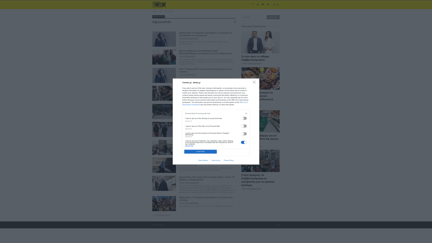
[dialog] (216, 121)
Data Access (216, 160)
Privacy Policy (229, 160)
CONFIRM (200, 151)
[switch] (244, 118)
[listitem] (216, 113)
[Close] (255, 83)
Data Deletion (203, 160)
